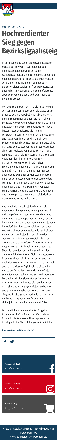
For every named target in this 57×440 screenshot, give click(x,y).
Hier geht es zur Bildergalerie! (18, 330)
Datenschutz (40, 436)
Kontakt (14, 436)
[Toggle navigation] (53, 6)
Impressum (26, 436)
